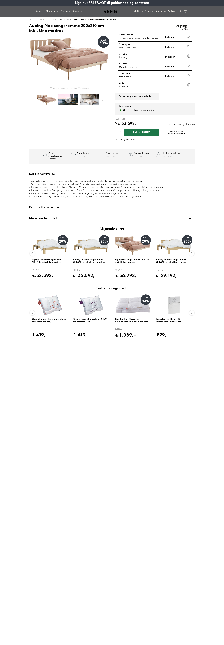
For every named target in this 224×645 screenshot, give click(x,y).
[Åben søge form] (179, 11)
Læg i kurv (141, 132)
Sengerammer (43, 19)
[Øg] (120, 130)
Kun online (161, 11)
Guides (137, 11)
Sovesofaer (78, 11)
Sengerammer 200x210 (62, 19)
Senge (39, 11)
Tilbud (148, 11)
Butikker (172, 11)
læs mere (190, 124)
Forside (31, 19)
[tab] (46, 100)
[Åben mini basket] (185, 11)
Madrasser (51, 11)
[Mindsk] (120, 134)
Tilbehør (64, 11)
